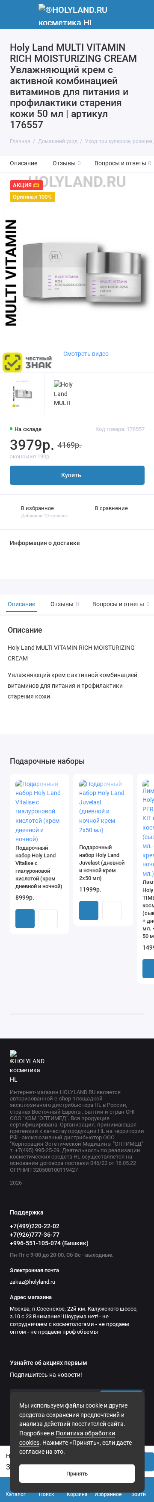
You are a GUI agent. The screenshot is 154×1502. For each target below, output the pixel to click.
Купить (25, 918)
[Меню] (14, 14)
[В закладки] (58, 784)
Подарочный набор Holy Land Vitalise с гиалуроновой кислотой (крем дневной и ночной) (38, 867)
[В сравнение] (46, 784)
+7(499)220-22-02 (34, 1226)
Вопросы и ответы (123, 163)
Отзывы (67, 163)
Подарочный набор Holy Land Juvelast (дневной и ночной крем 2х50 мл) (101, 862)
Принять (77, 1473)
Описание (23, 163)
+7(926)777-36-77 (34, 1234)
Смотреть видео (85, 353)
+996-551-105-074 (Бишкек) (49, 1243)
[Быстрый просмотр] (48, 918)
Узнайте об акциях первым (48, 1363)
